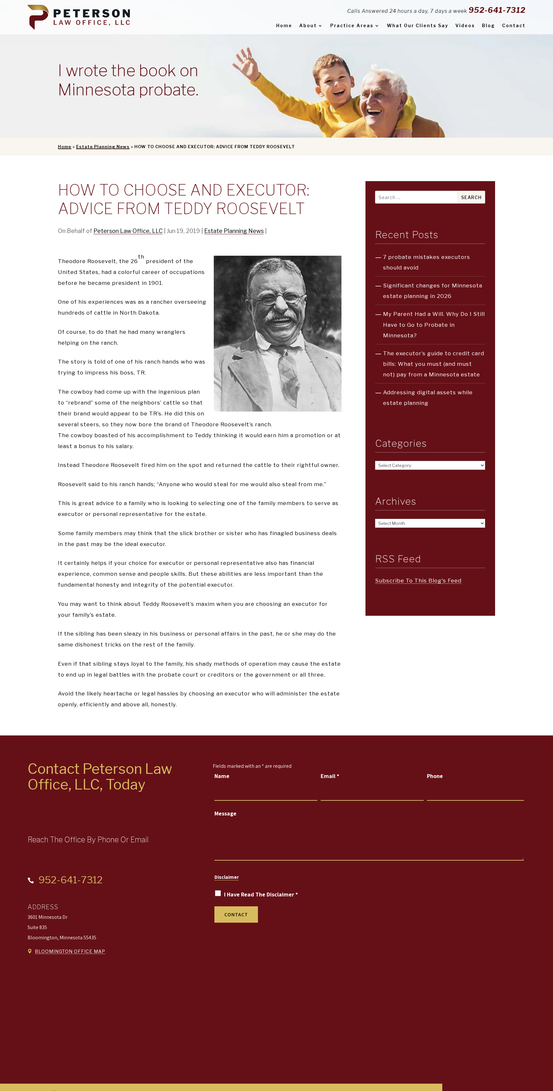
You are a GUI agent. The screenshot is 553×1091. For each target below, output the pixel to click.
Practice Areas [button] (351, 25)
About (308, 25)
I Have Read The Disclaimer (261, 894)
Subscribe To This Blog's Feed (418, 580)
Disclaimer (226, 877)
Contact (513, 25)
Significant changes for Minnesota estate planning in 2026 (432, 290)
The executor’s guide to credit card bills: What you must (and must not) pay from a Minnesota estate (433, 364)
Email (330, 776)
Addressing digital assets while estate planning (428, 397)
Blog (488, 25)
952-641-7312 (497, 10)
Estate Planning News (234, 231)
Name (221, 776)
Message (225, 813)
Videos (465, 25)
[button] (546, 1044)
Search (471, 197)
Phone (435, 776)
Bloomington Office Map (70, 951)
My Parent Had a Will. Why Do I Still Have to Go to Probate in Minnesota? (434, 324)
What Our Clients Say (417, 25)
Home (284, 25)
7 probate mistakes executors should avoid (426, 262)
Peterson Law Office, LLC (128, 231)
